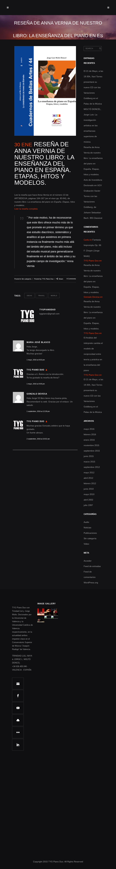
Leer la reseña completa (26, 209)
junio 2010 (89, 489)
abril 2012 (88, 478)
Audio (86, 522)
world (54, 295)
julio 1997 (88, 505)
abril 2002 (88, 500)
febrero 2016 (90, 434)
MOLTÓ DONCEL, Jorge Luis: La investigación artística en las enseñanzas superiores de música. (92, 125)
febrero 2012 (90, 483)
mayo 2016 (89, 429)
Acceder (88, 561)
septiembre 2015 (92, 451)
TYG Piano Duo (47, 279)
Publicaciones (90, 533)
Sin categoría (26, 279)
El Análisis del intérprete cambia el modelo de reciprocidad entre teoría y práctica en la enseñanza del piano (93, 354)
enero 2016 (89, 440)
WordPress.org (91, 582)
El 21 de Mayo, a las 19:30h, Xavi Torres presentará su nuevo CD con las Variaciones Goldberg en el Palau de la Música (93, 87)
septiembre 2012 (92, 467)
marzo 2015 (89, 461)
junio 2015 (89, 456)
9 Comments (71, 279)
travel (41, 295)
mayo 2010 (89, 494)
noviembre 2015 (91, 445)
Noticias (87, 527)
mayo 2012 (89, 472)
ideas (29, 295)
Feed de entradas (92, 566)
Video (86, 544)
